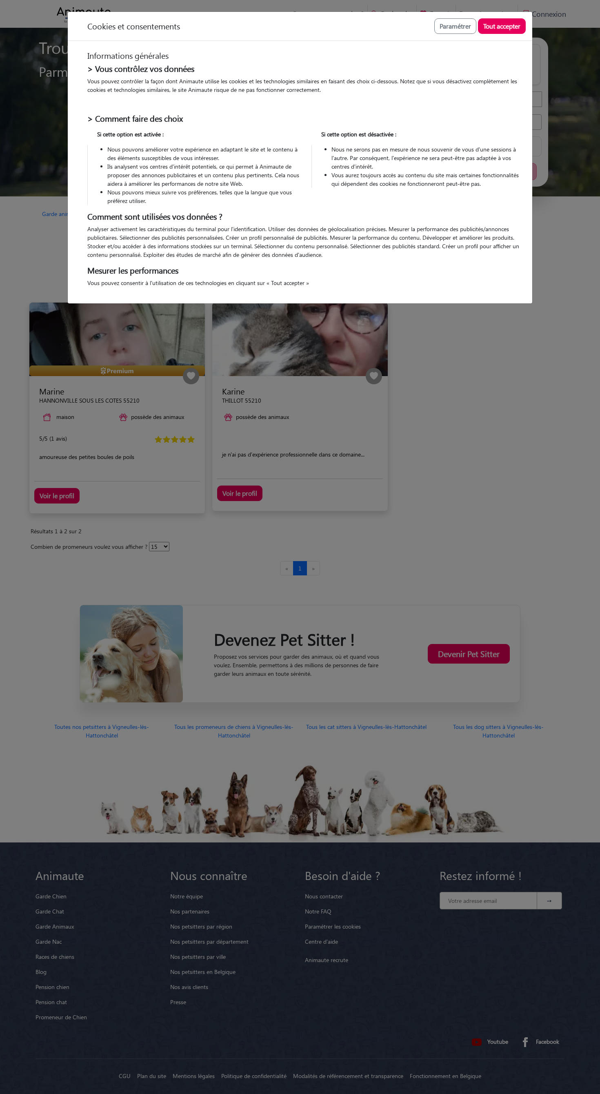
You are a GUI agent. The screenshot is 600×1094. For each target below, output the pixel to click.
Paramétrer (455, 26)
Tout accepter (501, 26)
